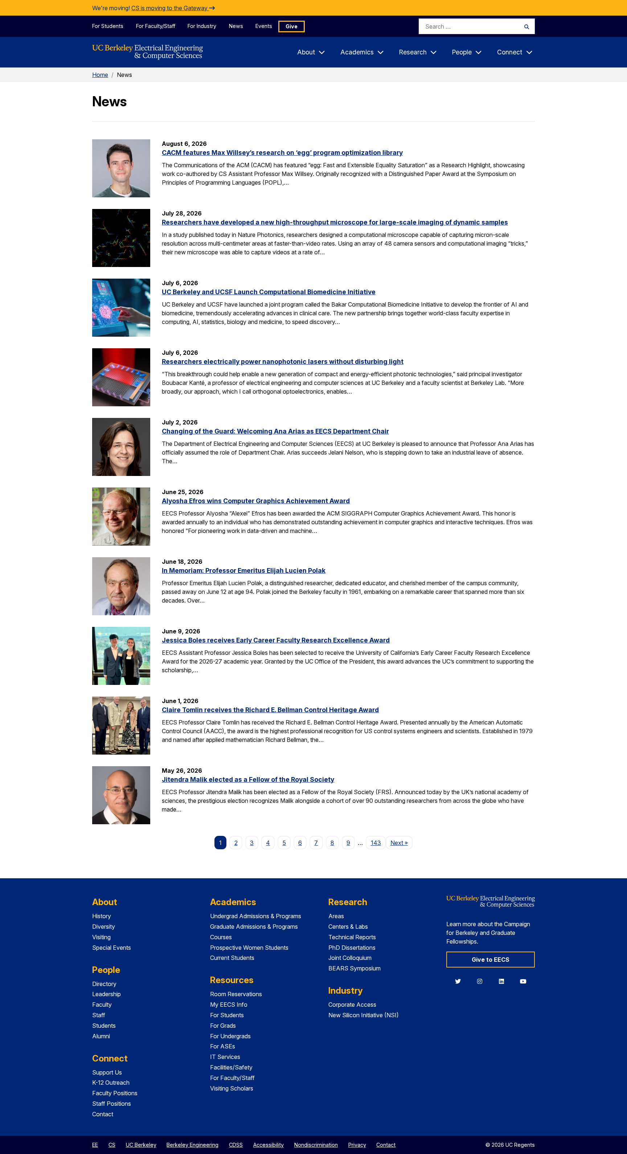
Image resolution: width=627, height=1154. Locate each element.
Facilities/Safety (231, 1067)
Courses (221, 937)
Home (100, 74)
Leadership (106, 994)
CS (111, 1145)
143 (376, 842)
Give (292, 26)
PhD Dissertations (352, 947)
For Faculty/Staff (155, 26)
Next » (401, 842)
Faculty (102, 1004)
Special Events (111, 947)
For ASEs (222, 1046)
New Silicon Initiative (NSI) (363, 1015)
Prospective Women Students (249, 947)
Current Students (232, 957)
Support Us (107, 1072)
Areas (336, 916)
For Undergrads (230, 1036)
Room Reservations (236, 994)
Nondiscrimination (316, 1145)
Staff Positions (111, 1103)
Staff (98, 1015)
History (101, 916)
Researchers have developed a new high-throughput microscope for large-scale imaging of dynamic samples (335, 222)
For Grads (223, 1025)
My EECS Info (228, 1004)
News (236, 26)
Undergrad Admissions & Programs (255, 916)
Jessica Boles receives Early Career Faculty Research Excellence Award (276, 640)
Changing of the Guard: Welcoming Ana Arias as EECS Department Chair (275, 431)
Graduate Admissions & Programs (254, 926)
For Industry (202, 26)
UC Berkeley (141, 1145)
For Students (107, 26)
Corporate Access (352, 1004)
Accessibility (268, 1145)
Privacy (357, 1145)
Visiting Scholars (231, 1088)
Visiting (101, 937)
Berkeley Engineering (192, 1145)
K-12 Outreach (111, 1082)
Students (104, 1025)
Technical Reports (352, 937)
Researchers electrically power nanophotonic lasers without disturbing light (282, 361)
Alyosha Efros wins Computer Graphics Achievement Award (256, 501)
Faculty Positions (115, 1093)
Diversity (103, 926)
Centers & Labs (348, 926)
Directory (104, 983)
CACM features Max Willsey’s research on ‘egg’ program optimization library (282, 152)
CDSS (236, 1145)
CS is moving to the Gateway (170, 8)
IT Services (225, 1056)
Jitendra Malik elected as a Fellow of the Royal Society (248, 779)
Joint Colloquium (350, 957)
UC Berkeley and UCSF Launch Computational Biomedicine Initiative (269, 292)
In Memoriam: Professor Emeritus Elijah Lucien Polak (243, 570)
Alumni (101, 1036)
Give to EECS (490, 959)
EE (95, 1145)
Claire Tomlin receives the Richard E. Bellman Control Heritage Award (270, 710)
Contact (102, 1114)
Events (263, 26)
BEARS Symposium (354, 968)
